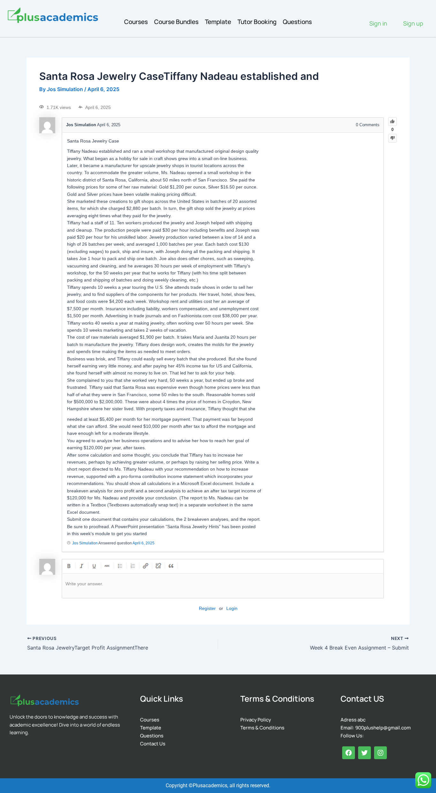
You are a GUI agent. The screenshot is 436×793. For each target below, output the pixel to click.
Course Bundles (176, 22)
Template (218, 22)
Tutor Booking (256, 22)
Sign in (378, 23)
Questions (297, 22)
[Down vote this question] (392, 138)
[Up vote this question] (392, 121)
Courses (136, 22)
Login (231, 608)
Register (207, 608)
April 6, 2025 (143, 543)
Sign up (413, 23)
